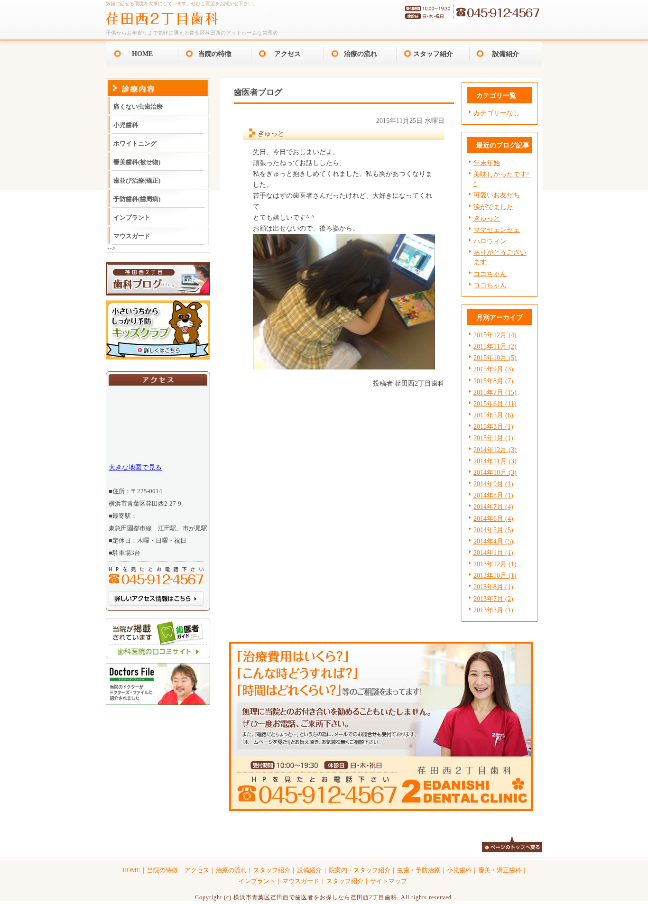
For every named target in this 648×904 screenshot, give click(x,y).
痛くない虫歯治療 (138, 106)
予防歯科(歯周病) (136, 199)
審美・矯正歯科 (499, 870)
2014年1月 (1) (493, 552)
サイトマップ (388, 881)
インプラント (131, 217)
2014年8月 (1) (493, 495)
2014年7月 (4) (493, 506)
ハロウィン (490, 241)
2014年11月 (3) (495, 461)
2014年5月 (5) (493, 530)
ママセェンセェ (496, 229)
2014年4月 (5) (493, 541)
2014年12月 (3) (495, 449)
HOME (142, 53)
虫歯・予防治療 (418, 870)
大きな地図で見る (135, 467)
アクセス (287, 53)
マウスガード (131, 236)
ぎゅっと (486, 218)
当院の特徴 (214, 53)
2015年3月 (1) (493, 426)
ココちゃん (490, 273)
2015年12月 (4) (495, 335)
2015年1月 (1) (493, 438)
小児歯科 (125, 125)
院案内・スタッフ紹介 (359, 870)
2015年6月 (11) (495, 403)
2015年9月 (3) (493, 369)
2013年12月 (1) (495, 564)
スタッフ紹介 (433, 53)
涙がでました (493, 207)
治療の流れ (360, 53)
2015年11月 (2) (495, 346)
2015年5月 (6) (493, 415)
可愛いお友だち (496, 195)
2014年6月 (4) (493, 518)
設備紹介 (505, 53)
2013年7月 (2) (493, 598)
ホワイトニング (135, 143)
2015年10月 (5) (495, 357)
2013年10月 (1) (495, 575)
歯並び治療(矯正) (136, 180)
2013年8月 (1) (493, 586)
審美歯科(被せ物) (136, 162)
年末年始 (486, 162)
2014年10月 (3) (495, 472)
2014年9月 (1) (493, 484)
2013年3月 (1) (493, 610)
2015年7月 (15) (495, 392)
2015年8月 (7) (493, 381)
